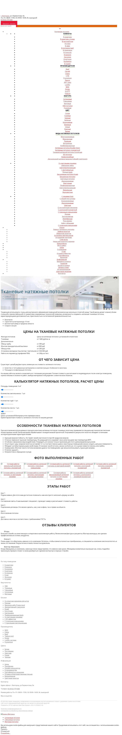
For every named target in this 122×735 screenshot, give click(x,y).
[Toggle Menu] (60, 28)
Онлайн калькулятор (12, 668)
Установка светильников (63, 235)
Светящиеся (9, 613)
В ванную (67, 55)
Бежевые (67, 125)
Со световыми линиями (67, 163)
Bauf (6, 634)
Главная (8, 296)
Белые (7, 649)
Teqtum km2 (9, 636)
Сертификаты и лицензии (14, 672)
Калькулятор (62, 243)
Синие (67, 113)
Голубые (67, 116)
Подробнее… (5, 733)
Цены (7, 664)
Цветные (8, 653)
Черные (67, 118)
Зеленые (67, 120)
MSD (6, 630)
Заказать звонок (9, 24)
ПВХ (6, 586)
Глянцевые (67, 101)
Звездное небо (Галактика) (15, 605)
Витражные (67, 143)
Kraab (7, 609)
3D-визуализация (63, 269)
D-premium (9, 642)
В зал (6, 575)
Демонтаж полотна (63, 233)
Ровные (7, 603)
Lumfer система (10, 640)
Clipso (7, 632)
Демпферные (67, 219)
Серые (67, 127)
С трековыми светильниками (16, 623)
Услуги (61, 227)
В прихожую (67, 50)
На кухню (67, 57)
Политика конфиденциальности (11, 709)
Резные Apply (67, 172)
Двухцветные (67, 192)
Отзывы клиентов (64, 253)
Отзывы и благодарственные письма (18, 674)
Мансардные (67, 139)
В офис (67, 46)
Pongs (7, 638)
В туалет (8, 579)
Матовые (67, 104)
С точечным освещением (67, 225)
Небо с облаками (67, 223)
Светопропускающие (67, 168)
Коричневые (67, 122)
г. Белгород (5, 16)
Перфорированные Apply (14, 615)
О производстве (11, 670)
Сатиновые (67, 99)
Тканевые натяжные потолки (16, 298)
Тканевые (8, 588)
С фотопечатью (67, 170)
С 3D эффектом (10, 619)
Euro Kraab (9, 611)
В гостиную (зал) (67, 48)
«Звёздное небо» (67, 165)
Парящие (67, 141)
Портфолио (9, 666)
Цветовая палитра (12, 678)
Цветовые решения (63, 271)
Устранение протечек (63, 237)
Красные (67, 129)
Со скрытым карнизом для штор (17, 601)
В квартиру (67, 37)
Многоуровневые (67, 137)
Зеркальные (67, 190)
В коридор (9, 569)
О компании (61, 249)
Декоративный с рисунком (15, 607)
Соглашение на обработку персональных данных (17, 711)
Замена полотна (64, 231)
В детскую (67, 59)
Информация (62, 259)
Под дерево (67, 221)
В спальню (67, 53)
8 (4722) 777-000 (6, 20)
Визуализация (10, 676)
